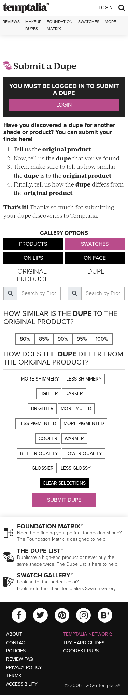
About (14, 634)
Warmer (74, 438)
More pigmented (83, 423)
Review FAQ (19, 659)
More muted (76, 408)
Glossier (43, 468)
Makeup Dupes (33, 25)
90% (63, 339)
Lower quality (83, 453)
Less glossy (76, 468)
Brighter (42, 408)
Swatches (88, 21)
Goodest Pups (81, 651)
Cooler (48, 438)
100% (102, 339)
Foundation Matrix (60, 25)
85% (44, 339)
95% (82, 339)
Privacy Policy (24, 667)
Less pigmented (37, 423)
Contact (16, 643)
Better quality (39, 453)
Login (106, 8)
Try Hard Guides (83, 643)
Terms (13, 676)
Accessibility (22, 684)
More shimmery (40, 379)
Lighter (48, 394)
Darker (74, 394)
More (110, 21)
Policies (16, 651)
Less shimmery (84, 379)
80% (25, 339)
